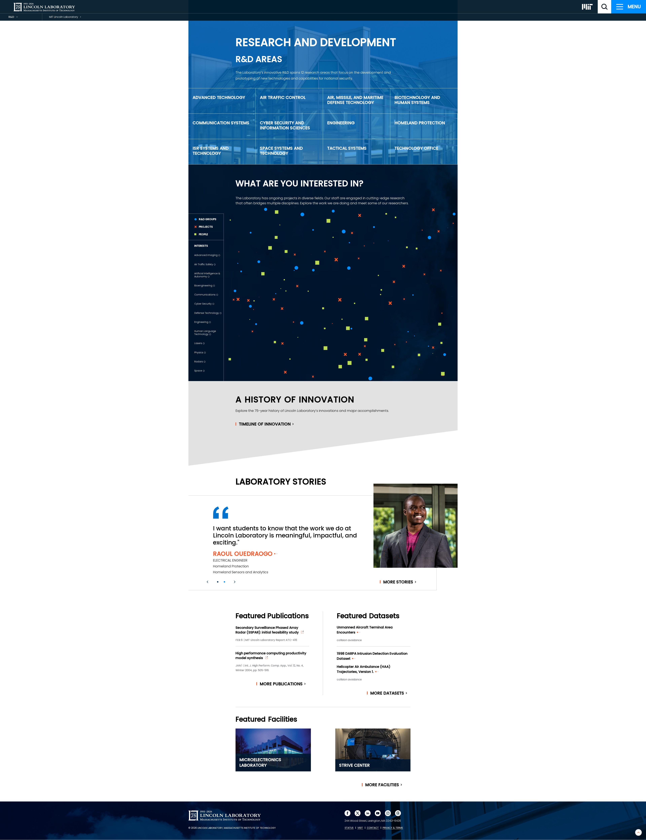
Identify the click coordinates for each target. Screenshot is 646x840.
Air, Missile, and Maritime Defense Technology (355, 100)
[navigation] (628, 6)
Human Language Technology (205, 332)
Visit (360, 828)
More (398, 582)
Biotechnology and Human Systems (417, 100)
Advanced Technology (219, 97)
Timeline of (265, 424)
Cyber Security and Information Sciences (285, 125)
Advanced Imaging (206, 255)
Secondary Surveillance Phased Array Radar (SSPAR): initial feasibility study (267, 630)
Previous (208, 581)
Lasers (198, 343)
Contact (373, 828)
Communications (205, 294)
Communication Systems (221, 123)
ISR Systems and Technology (211, 150)
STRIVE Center (354, 765)
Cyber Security (203, 303)
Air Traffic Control (283, 97)
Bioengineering (203, 285)
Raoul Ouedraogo (243, 554)
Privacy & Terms (393, 828)
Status (349, 828)
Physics (198, 352)
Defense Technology (206, 313)
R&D (17, 18)
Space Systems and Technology (281, 150)
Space (198, 370)
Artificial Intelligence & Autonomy (207, 275)
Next (234, 581)
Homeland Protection (419, 123)
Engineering (341, 123)
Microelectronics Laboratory (260, 762)
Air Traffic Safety (203, 264)
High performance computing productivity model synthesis (271, 655)
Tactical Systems (347, 148)
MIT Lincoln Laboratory (63, 17)
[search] (604, 6)
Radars (198, 361)
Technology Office (416, 148)
